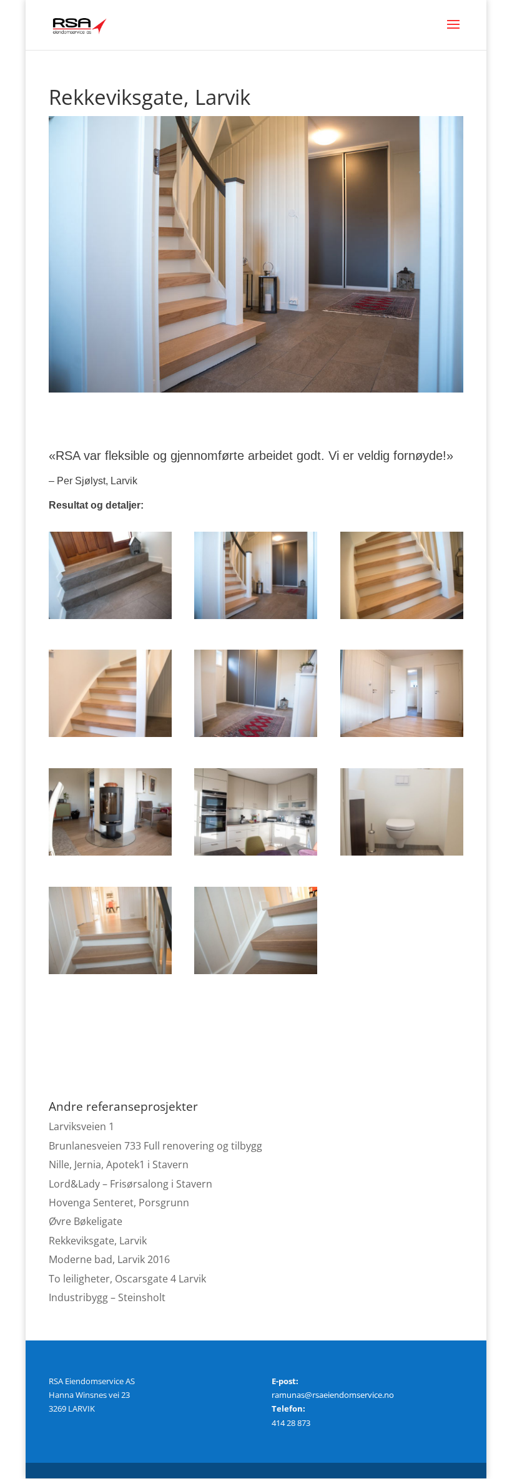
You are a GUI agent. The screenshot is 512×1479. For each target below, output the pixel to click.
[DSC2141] (255, 619)
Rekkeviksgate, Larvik (98, 1240)
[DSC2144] (401, 619)
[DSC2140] (110, 619)
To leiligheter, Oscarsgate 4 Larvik (127, 1279)
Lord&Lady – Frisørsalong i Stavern (130, 1184)
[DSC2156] (401, 737)
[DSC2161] (110, 855)
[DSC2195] (255, 974)
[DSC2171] (255, 855)
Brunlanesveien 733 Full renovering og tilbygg (155, 1146)
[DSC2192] (110, 974)
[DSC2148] (110, 737)
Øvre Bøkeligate (85, 1221)
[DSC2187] (401, 855)
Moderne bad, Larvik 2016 (109, 1259)
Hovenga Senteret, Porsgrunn (119, 1202)
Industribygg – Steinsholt (107, 1297)
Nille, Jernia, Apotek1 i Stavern (119, 1164)
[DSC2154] (255, 737)
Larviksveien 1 (81, 1126)
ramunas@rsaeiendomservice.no (333, 1394)
